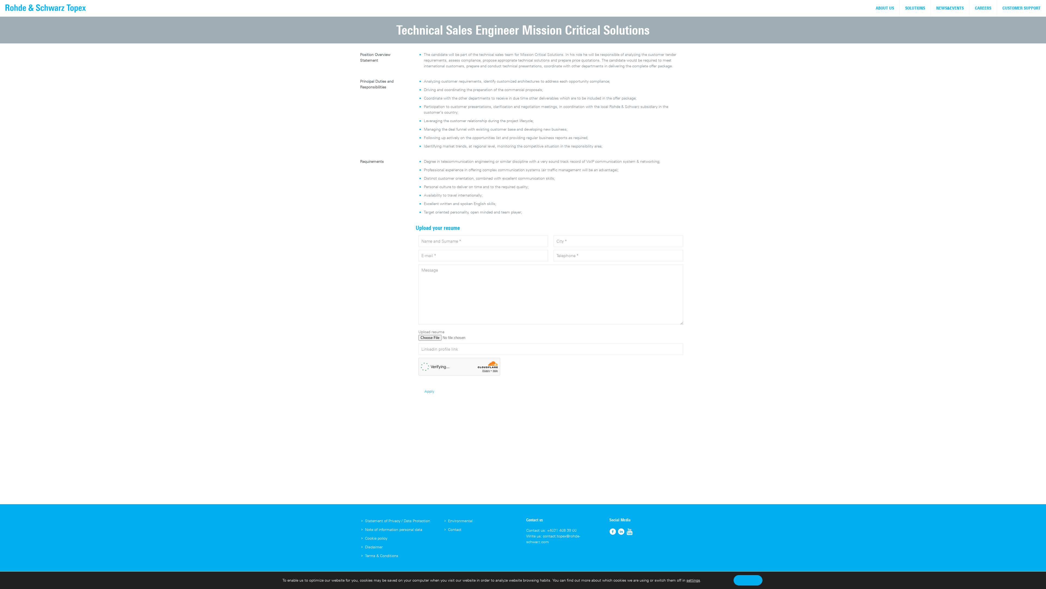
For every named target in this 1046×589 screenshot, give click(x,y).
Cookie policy (376, 538)
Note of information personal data (393, 529)
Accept (748, 580)
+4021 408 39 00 (562, 530)
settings (693, 580)
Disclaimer (374, 547)
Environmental (460, 520)
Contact (454, 529)
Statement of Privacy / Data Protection (397, 520)
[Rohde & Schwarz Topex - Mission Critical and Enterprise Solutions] (45, 8)
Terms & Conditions (381, 555)
